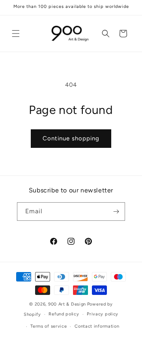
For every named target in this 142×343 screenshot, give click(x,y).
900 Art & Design (67, 304)
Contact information (97, 326)
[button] (15, 33)
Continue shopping (71, 138)
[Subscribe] (116, 211)
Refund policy (64, 314)
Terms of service (48, 326)
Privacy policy (102, 314)
